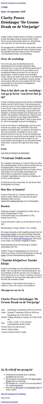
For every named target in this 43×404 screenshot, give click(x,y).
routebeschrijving (16, 201)
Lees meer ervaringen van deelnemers (15, 153)
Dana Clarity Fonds (8, 234)
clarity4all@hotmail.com (22, 238)
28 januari (19, 388)
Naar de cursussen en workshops (13, 3)
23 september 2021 (33, 388)
